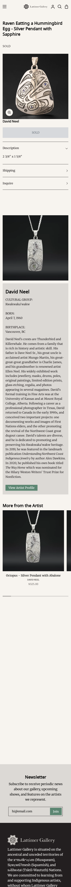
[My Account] (51, 6)
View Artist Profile (21, 488)
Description (11, 148)
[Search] (58, 6)
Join (56, 811)
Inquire (8, 183)
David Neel (11, 121)
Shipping (9, 170)
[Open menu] (3, 7)
